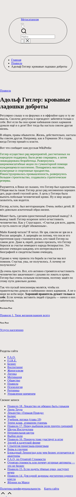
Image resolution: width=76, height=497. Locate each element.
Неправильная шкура (20, 432)
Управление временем (21, 393)
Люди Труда (15, 409)
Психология (15, 387)
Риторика (13, 390)
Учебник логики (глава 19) (24, 419)
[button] (22, 41)
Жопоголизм (15, 370)
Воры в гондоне (17, 449)
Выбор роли (15, 436)
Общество (13, 380)
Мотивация (14, 377)
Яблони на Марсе (18, 482)
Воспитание (15, 367)
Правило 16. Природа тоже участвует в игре (35, 439)
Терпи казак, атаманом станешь (27, 422)
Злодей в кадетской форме (23, 442)
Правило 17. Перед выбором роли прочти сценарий (40, 426)
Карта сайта (51, 488)
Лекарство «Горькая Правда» (25, 412)
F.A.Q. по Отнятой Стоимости (26, 459)
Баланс (11, 416)
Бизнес (11, 363)
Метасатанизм (30, 19)
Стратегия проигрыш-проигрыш (28, 446)
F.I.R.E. (12, 360)
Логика (12, 373)
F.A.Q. (11, 357)
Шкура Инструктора (20, 429)
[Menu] (22, 23)
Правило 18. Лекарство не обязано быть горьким (38, 406)
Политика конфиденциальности (20, 488)
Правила (5, 90)
